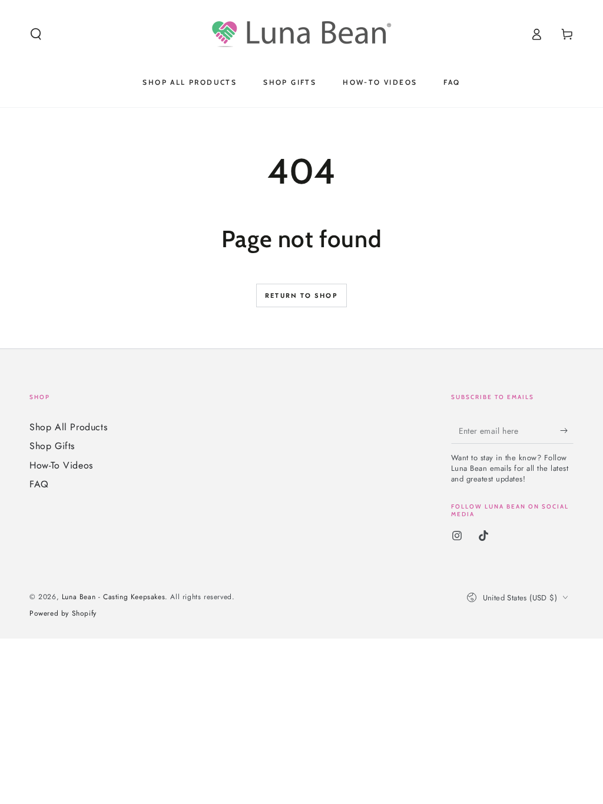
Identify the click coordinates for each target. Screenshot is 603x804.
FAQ (39, 484)
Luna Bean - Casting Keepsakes (113, 597)
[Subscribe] (567, 430)
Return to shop (301, 295)
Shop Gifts (52, 446)
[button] (36, 34)
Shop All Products (68, 427)
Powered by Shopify (63, 614)
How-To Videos (61, 465)
